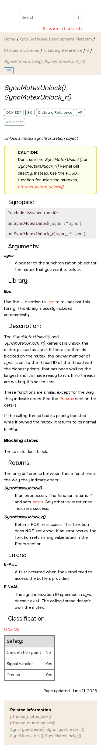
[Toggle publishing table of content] (9, 70)
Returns (66, 398)
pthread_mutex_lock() (30, 716)
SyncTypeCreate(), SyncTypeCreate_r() (47, 729)
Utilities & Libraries (21, 50)
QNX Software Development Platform (56, 39)
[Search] (78, 17)
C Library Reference (63, 50)
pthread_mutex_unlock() (32, 723)
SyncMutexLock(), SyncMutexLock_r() (45, 736)
